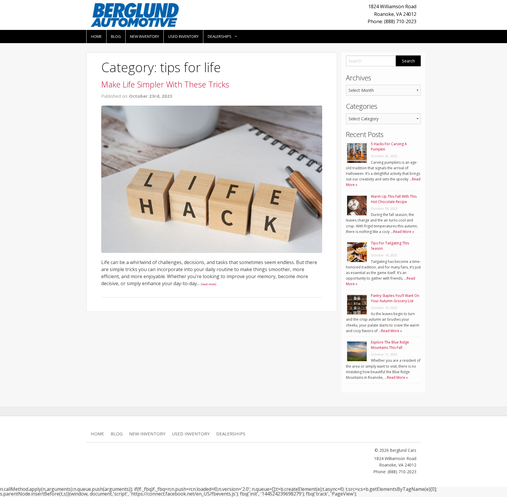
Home (96, 36)
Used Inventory (183, 36)
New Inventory (144, 36)
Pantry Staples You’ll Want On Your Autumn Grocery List (395, 298)
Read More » (403, 231)
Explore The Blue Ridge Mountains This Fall (390, 345)
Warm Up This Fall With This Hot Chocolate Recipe (394, 199)
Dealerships (219, 36)
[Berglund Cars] (135, 14)
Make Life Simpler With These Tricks (165, 84)
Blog (116, 36)
